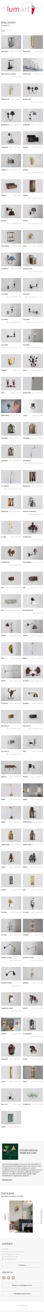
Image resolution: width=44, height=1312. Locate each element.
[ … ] (28, 1177)
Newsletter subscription (22, 1294)
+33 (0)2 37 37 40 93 (11, 1256)
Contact (7, 1243)
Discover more (7, 1182)
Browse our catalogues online (22, 1285)
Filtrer (3, 31)
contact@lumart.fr (10, 1259)
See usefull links (22, 1305)
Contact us (22, 1265)
